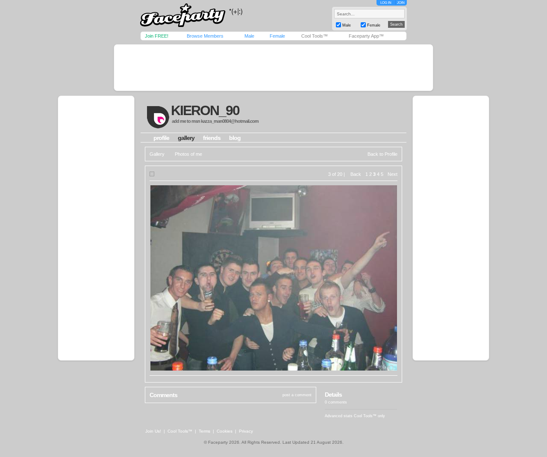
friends (212, 137)
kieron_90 (205, 110)
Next (392, 174)
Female (277, 36)
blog (235, 137)
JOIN (401, 3)
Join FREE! (156, 36)
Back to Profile (382, 154)
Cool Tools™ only (369, 416)
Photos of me (188, 154)
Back (355, 174)
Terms (204, 431)
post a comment (297, 395)
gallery (186, 137)
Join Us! (153, 431)
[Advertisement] (273, 67)
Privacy (246, 431)
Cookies (224, 431)
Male (249, 36)
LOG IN (385, 3)
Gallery (157, 154)
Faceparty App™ (366, 36)
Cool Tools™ (314, 36)
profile (161, 137)
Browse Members (205, 36)
